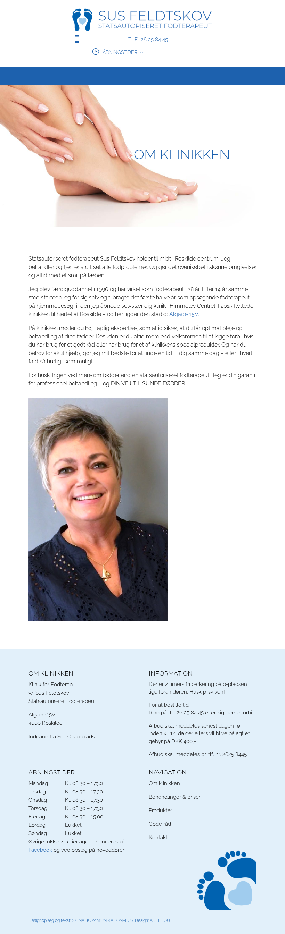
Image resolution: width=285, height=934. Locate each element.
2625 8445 (234, 754)
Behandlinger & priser (175, 797)
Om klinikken (164, 783)
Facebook (40, 850)
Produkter (160, 810)
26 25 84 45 (190, 713)
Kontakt (158, 837)
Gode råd (160, 824)
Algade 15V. (184, 314)
